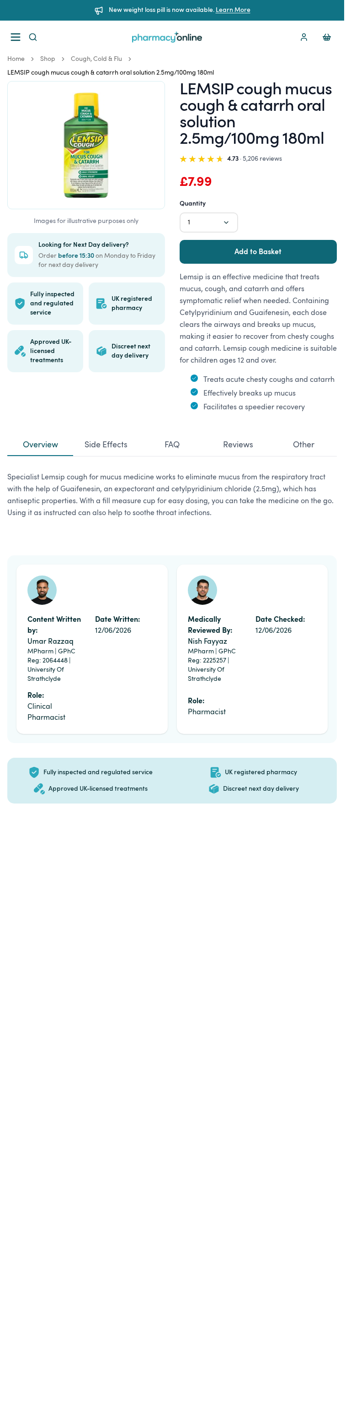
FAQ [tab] (172, 445)
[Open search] (33, 37)
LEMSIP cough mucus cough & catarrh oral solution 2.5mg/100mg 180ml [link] (110, 73)
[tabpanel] (172, 498)
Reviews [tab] (238, 445)
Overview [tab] (40, 445)
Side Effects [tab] (106, 445)
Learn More (233, 10)
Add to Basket (258, 251)
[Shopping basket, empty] (327, 37)
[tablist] (172, 445)
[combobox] (209, 222)
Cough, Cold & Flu (96, 59)
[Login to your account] (304, 37)
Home (16, 59)
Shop (47, 59)
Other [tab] (303, 445)
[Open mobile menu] (13, 37)
